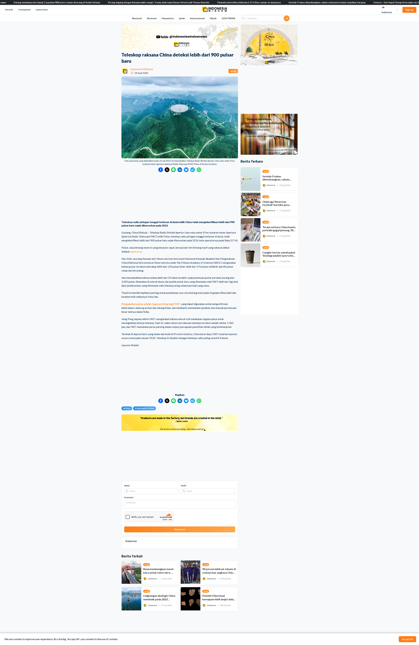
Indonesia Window (141, 69)
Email (184, 485)
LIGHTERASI (228, 18)
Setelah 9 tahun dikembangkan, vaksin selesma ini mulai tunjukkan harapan (300, 2)
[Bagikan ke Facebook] (160, 169)
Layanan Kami (42, 9)
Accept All (407, 639)
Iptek (182, 18)
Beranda (9, 9)
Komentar (129, 497)
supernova (136, 251)
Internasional (197, 18)
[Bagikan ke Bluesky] (186, 169)
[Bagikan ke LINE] (173, 169)
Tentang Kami (24, 9)
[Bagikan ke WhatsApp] (199, 169)
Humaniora (168, 18)
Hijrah (213, 18)
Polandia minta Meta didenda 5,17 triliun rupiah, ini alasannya (222, 2)
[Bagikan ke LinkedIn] (179, 169)
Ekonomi (151, 18)
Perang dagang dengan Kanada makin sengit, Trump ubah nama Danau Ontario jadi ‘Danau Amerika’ (132, 2)
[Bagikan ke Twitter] (167, 169)
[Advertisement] (179, 197)
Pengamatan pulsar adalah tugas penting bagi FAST (150, 303)
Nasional (137, 18)
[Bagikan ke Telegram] (192, 169)
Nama (127, 485)
